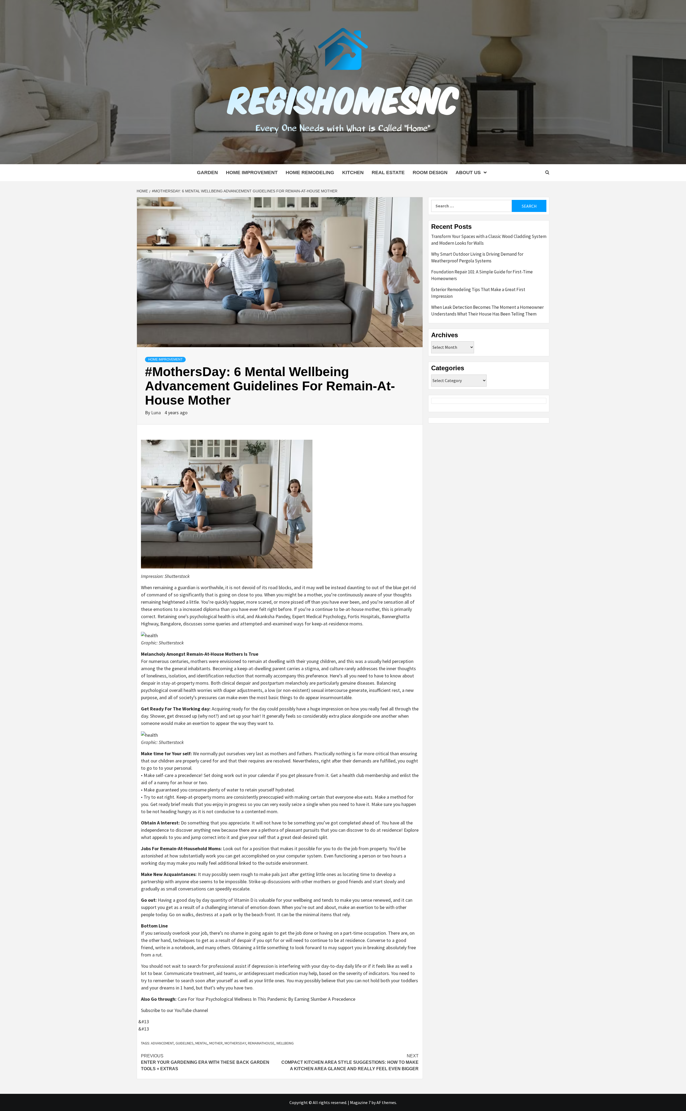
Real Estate (388, 172)
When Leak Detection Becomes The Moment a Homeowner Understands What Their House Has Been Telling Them (487, 310)
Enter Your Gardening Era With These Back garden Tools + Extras (205, 1062)
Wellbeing (285, 1043)
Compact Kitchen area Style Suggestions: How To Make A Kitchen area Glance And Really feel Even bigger (350, 1062)
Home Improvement (252, 172)
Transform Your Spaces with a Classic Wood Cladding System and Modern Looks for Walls (488, 239)
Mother (216, 1043)
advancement (162, 1043)
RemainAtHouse (261, 1043)
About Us (468, 172)
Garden (207, 172)
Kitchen (353, 172)
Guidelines (184, 1043)
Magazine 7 (360, 1102)
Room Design (430, 172)
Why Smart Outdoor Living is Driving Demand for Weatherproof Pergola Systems (477, 257)
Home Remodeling (310, 172)
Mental (201, 1043)
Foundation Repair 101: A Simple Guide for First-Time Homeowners (482, 275)
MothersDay (235, 1043)
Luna (156, 412)
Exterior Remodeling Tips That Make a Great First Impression (478, 293)
